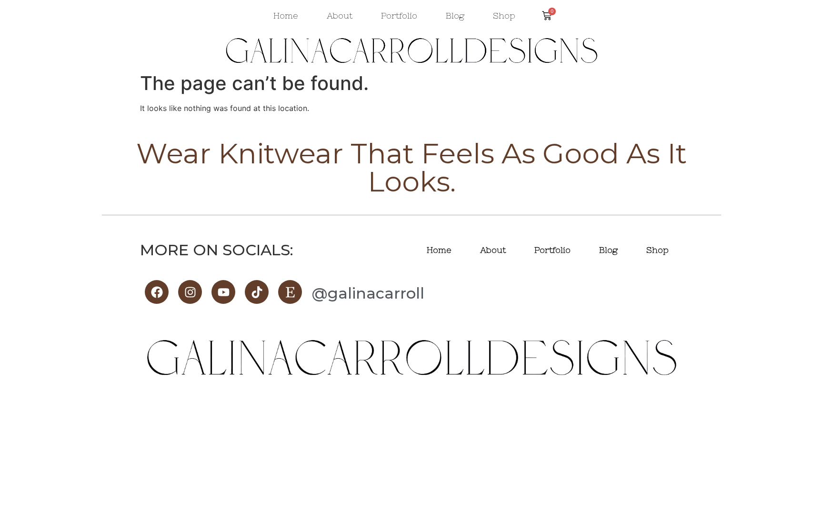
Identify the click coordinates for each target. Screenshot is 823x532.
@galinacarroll (367, 293)
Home (285, 15)
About (339, 15)
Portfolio (399, 15)
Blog (455, 15)
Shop (504, 15)
